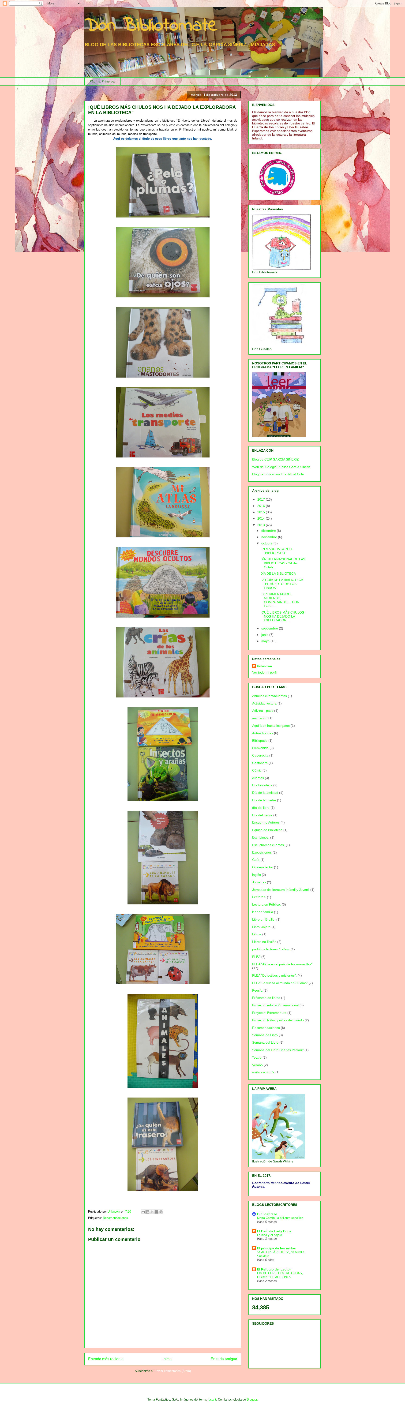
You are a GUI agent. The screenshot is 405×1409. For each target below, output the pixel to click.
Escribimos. (260, 837)
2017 (261, 499)
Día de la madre (264, 800)
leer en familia (262, 912)
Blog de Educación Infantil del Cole (278, 474)
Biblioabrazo (267, 1214)
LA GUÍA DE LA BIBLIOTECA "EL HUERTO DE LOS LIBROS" (281, 584)
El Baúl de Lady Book (274, 1231)
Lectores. (259, 897)
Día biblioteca (262, 785)
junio (265, 635)
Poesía (257, 990)
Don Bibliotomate (151, 26)
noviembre (269, 537)
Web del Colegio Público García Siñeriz (281, 467)
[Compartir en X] (152, 1212)
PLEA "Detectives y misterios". (274, 975)
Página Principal (103, 81)
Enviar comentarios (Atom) (172, 1371)
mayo (265, 641)
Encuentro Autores (266, 822)
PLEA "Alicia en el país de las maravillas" (282, 964)
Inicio (167, 1359)
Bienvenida (260, 748)
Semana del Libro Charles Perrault (278, 1050)
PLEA (256, 957)
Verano (257, 1065)
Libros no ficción (264, 942)
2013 (261, 525)
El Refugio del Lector (274, 1269)
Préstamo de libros (266, 998)
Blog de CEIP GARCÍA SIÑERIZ (275, 459)
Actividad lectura (264, 703)
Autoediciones (262, 733)
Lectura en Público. (266, 904)
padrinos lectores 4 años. (271, 949)
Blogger (252, 1399)
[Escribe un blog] (147, 1212)
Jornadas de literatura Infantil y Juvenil (280, 890)
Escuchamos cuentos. (268, 845)
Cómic (257, 770)
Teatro (257, 1057)
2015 (261, 512)
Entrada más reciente (106, 1359)
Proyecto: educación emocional (275, 1005)
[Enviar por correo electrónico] (143, 1212)
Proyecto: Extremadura (269, 1013)
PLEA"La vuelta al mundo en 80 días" (280, 983)
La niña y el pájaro (269, 1235)
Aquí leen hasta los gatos (271, 725)
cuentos (258, 778)
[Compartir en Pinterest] (161, 1212)
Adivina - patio (262, 710)
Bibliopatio (259, 740)
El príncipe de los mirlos (276, 1248)
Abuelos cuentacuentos (269, 696)
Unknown (264, 666)
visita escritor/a (263, 1072)
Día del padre (262, 815)
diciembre (269, 530)
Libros (256, 934)
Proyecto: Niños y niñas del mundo (278, 1020)
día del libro (261, 807)
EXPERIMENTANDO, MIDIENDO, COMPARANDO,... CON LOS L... (279, 600)
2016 (261, 506)
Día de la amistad (265, 792)
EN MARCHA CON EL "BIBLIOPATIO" (276, 551)
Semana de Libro (265, 1035)
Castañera (260, 763)
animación (259, 718)
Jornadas (259, 882)
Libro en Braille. (263, 919)
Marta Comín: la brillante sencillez (280, 1218)
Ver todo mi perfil (264, 672)
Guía (255, 860)
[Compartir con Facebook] (156, 1212)
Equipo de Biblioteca (267, 830)
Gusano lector (262, 867)
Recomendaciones (115, 1218)
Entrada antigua (224, 1359)
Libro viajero (261, 927)
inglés (256, 875)
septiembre (270, 628)
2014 (261, 518)
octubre (267, 543)
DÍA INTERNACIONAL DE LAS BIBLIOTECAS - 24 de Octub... (282, 563)
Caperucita (260, 755)
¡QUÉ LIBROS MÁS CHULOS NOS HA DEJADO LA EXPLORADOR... (282, 616)
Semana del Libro (265, 1042)
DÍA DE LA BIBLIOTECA (278, 573)
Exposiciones (262, 852)
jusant (212, 1399)
